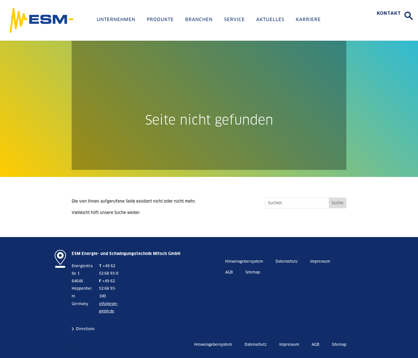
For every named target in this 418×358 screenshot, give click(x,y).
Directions (85, 329)
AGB (229, 272)
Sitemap (252, 272)
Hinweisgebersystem (244, 261)
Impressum (320, 261)
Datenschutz (287, 261)
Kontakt (389, 13)
